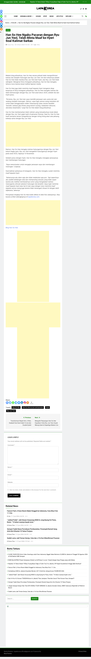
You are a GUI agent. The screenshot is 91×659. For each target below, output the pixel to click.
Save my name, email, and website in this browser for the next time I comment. (33, 490)
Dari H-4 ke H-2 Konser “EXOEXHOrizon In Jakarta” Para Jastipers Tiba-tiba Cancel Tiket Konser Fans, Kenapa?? (41, 578)
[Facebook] (7, 402)
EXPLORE (68, 16)
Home (16, 16)
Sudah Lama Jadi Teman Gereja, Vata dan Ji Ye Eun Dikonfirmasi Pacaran (33, 538)
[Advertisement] (33, 60)
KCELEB (38, 16)
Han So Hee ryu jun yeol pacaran (33, 407)
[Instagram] (24, 402)
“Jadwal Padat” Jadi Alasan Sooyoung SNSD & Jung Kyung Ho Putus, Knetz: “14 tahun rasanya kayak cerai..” (40, 575)
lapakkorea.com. (34, 197)
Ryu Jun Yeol (11, 411)
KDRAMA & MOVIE (25, 16)
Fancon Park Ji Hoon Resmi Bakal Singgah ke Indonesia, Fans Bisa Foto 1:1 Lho (54, 2)
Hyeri (47, 407)
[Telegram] (16, 402)
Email (10, 475)
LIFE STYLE (59, 16)
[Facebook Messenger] (19, 402)
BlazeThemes (8, 653)
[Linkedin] (22, 402)
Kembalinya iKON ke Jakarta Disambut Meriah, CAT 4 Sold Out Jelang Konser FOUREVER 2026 (36, 571)
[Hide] (0, 32)
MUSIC (52, 16)
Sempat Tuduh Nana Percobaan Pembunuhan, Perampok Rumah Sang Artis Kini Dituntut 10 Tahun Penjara (39, 582)
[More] (27, 402)
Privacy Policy (82, 651)
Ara (9, 516)
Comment (11, 445)
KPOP (45, 16)
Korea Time (11, 45)
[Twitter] (10, 402)
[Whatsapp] (13, 402)
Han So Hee (16, 407)
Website (10, 482)
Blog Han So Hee (12, 228)
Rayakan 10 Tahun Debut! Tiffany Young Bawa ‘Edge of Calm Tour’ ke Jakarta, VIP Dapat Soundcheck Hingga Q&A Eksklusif (44, 564)
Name (10, 467)
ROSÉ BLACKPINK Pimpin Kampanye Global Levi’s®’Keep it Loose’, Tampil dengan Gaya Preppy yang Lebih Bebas (41, 560)
